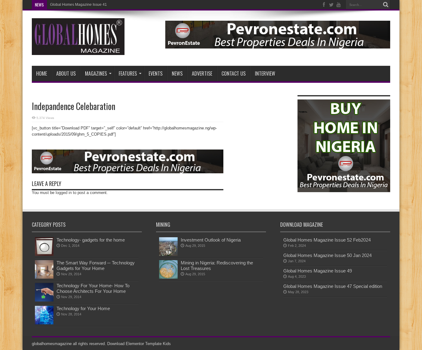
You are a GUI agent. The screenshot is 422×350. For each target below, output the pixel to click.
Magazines (96, 73)
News (177, 73)
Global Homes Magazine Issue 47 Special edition (332, 286)
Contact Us (234, 73)
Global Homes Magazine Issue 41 (78, 4)
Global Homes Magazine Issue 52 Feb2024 (327, 239)
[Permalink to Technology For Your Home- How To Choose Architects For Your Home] (44, 300)
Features (128, 73)
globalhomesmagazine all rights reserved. (69, 343)
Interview (265, 73)
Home (41, 73)
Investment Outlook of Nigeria (211, 239)
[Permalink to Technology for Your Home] (44, 323)
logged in (64, 192)
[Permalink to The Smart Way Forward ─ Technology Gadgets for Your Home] (44, 277)
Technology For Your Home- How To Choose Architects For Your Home (93, 288)
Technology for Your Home (83, 308)
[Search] (385, 4)
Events (155, 73)
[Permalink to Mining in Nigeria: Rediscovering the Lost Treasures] (168, 277)
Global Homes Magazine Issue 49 (317, 270)
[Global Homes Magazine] (78, 50)
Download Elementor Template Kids (139, 343)
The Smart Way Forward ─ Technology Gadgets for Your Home (96, 265)
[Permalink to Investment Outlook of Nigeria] (168, 254)
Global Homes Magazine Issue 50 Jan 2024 (327, 255)
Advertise (202, 73)
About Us (66, 73)
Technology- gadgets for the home (91, 239)
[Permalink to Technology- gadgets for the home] (44, 254)
